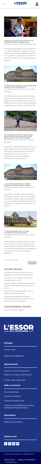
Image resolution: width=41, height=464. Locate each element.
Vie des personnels (30, 44)
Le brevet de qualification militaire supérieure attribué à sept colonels (17, 184)
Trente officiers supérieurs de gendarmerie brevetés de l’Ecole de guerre (20, 86)
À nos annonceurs (11, 462)
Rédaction (10, 44)
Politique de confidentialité (26, 460)
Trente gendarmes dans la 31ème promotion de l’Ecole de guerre (16, 232)
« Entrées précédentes (11, 260)
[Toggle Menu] (4, 4)
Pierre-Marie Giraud (13, 89)
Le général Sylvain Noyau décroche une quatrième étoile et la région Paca (18, 41)
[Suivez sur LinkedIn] (13, 443)
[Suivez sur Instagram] (17, 443)
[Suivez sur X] (9, 443)
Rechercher (32, 263)
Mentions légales (9, 460)
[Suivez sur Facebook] (5, 443)
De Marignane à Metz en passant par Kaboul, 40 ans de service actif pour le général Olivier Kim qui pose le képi (18, 136)
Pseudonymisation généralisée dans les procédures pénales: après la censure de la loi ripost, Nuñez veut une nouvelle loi (18, 298)
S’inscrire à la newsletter (13, 422)
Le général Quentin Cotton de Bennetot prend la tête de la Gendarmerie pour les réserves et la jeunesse (19, 285)
